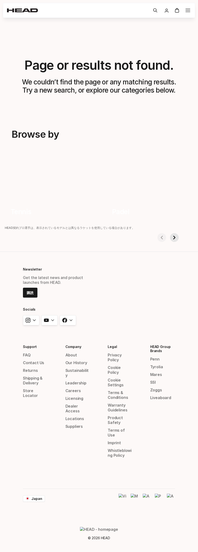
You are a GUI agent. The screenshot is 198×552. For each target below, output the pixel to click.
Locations (74, 418)
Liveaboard (160, 397)
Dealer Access (72, 408)
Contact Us (33, 362)
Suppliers (74, 426)
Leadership (75, 383)
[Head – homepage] (78, 10)
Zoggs (156, 390)
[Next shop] (174, 237)
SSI (153, 382)
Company (73, 347)
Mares (156, 374)
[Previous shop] (161, 237)
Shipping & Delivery (32, 380)
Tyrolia (156, 366)
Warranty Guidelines (117, 407)
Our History (76, 362)
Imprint (114, 442)
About (71, 355)
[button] (155, 10)
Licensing (74, 398)
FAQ (26, 355)
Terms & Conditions (118, 395)
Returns (30, 370)
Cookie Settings (116, 382)
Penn (155, 359)
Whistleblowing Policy (120, 453)
